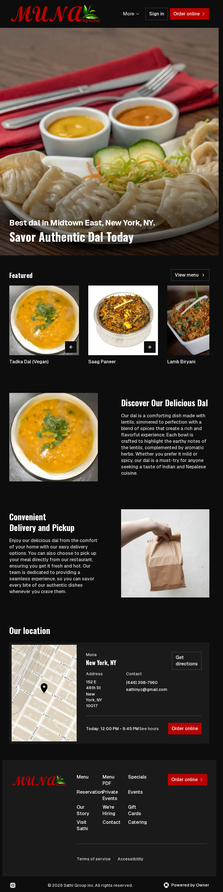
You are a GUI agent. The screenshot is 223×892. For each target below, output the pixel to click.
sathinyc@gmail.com (146, 689)
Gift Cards (134, 810)
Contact (111, 822)
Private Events (110, 795)
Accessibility (130, 859)
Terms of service (94, 859)
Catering (137, 822)
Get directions (187, 660)
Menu (83, 777)
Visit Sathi (82, 825)
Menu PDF (108, 780)
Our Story (83, 810)
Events (135, 792)
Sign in (156, 14)
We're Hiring (108, 810)
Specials (137, 777)
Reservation (87, 792)
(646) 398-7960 (142, 682)
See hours (149, 728)
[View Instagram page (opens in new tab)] (12, 885)
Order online (185, 728)
